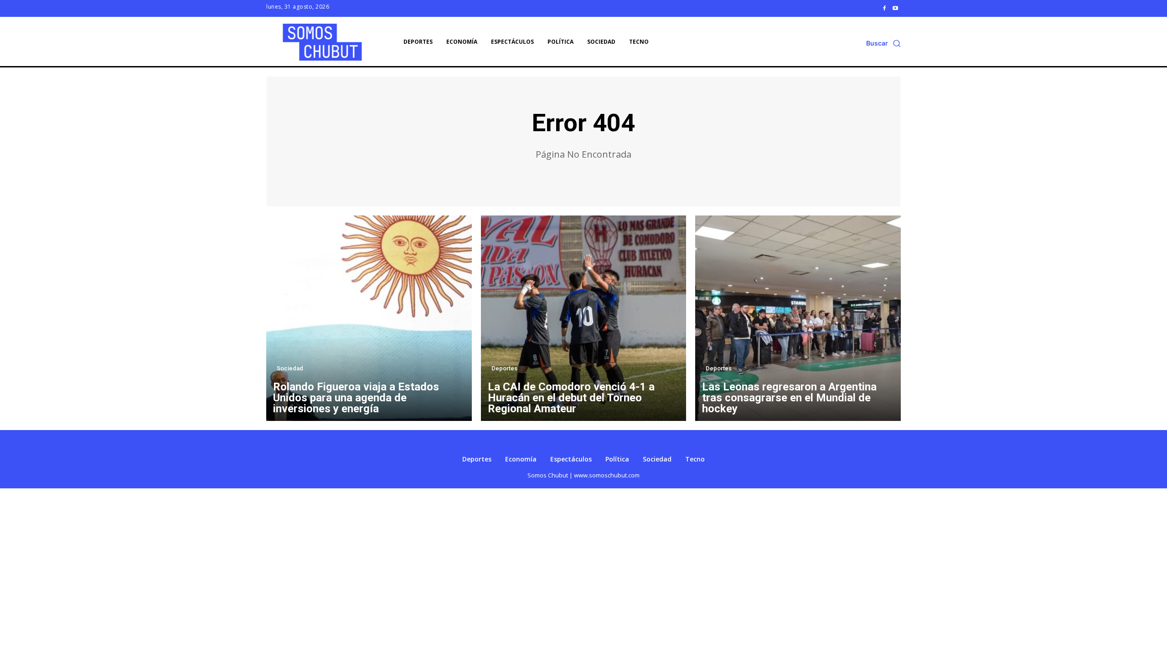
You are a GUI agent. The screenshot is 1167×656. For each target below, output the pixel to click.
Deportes (504, 368)
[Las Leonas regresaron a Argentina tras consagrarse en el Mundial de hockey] (798, 318)
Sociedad (290, 368)
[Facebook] (884, 8)
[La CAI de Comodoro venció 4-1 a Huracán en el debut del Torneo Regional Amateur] (584, 318)
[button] (883, 43)
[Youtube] (895, 8)
